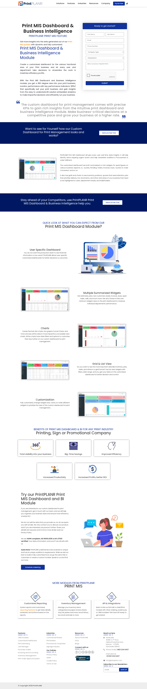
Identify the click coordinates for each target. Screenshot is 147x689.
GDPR (48, 658)
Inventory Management (73, 603)
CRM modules (23, 637)
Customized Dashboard (27, 640)
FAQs (77, 640)
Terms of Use (51, 664)
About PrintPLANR (81, 637)
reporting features (27, 610)
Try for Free (119, 4)
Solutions (60, 3)
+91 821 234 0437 (113, 656)
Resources (93, 3)
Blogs (77, 643)
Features (71, 3)
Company (105, 3)
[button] (109, 133)
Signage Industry (53, 646)
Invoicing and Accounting (28, 652)
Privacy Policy (51, 655)
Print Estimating (24, 643)
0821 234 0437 (123, 650)
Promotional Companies (56, 643)
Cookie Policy (51, 661)
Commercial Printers (54, 637)
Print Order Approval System (29, 658)
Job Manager (23, 646)
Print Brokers (51, 640)
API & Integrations (111, 603)
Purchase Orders (24, 649)
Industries (82, 3)
